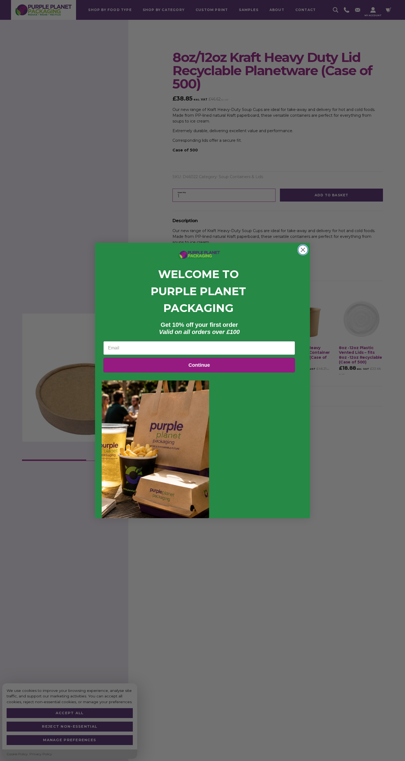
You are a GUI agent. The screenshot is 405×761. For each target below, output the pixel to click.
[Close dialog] (303, 250)
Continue (199, 365)
